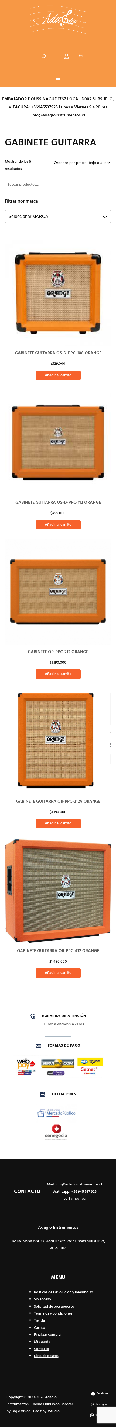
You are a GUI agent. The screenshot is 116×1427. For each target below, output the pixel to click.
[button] (58, 79)
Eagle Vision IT (23, 1411)
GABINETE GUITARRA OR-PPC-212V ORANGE (58, 801)
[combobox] (58, 217)
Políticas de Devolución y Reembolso (63, 1292)
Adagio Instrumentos (58, 1227)
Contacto (41, 1349)
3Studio (53, 1411)
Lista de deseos (46, 1356)
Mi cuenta (42, 1342)
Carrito (39, 1328)
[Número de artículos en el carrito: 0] (81, 56)
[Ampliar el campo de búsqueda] (43, 56)
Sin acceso (42, 1299)
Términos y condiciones (53, 1314)
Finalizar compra (47, 1335)
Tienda (39, 1321)
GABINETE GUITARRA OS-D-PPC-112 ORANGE (58, 502)
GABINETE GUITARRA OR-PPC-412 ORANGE (58, 950)
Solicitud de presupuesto (54, 1307)
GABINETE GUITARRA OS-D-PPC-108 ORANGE (58, 353)
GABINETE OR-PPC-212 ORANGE (58, 652)
